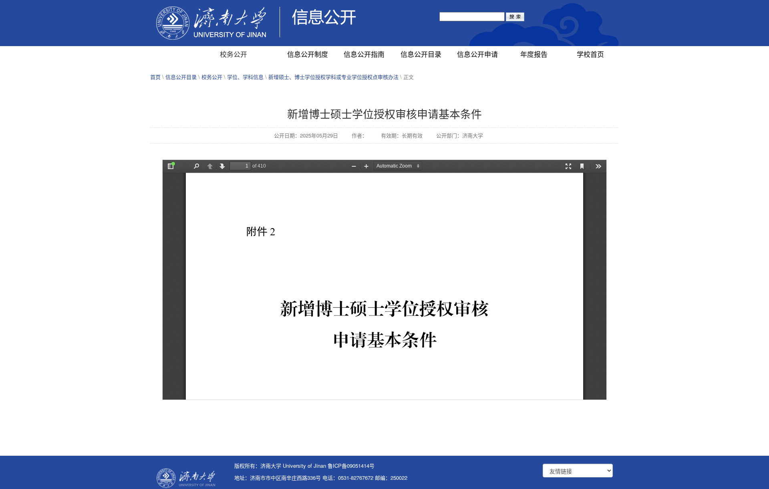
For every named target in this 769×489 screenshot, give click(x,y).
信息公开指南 (364, 54)
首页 (155, 77)
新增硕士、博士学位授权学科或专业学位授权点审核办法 (333, 77)
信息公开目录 (421, 54)
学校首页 (590, 54)
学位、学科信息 (245, 77)
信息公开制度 (307, 54)
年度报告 (534, 54)
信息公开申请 (477, 54)
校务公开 (233, 54)
